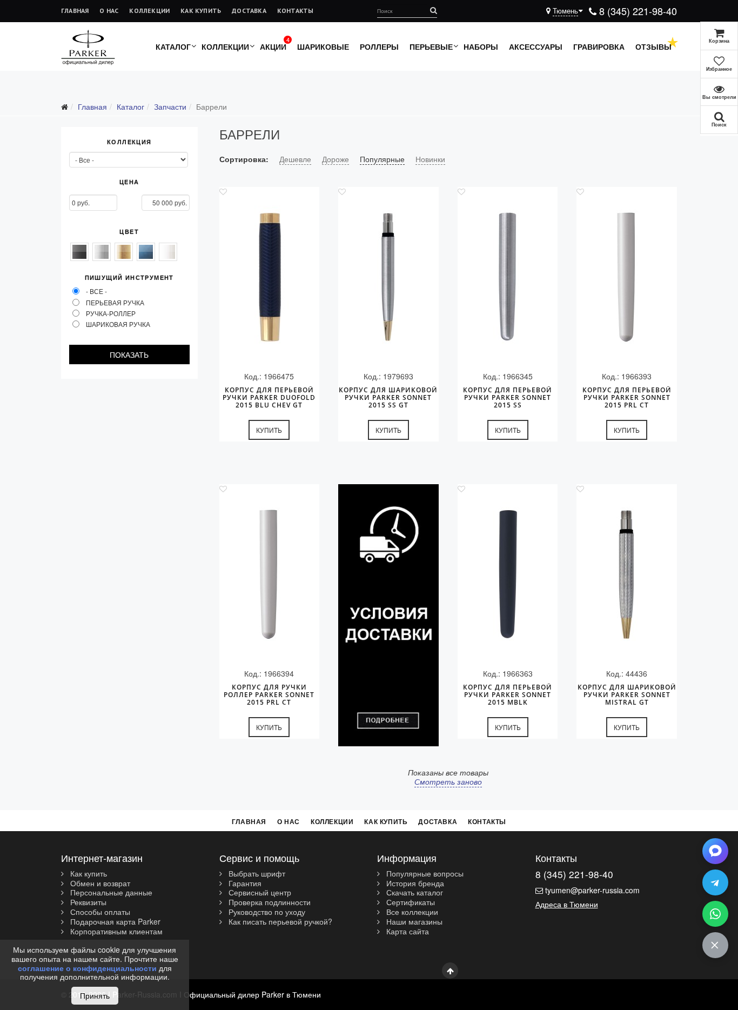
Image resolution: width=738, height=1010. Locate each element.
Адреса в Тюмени (566, 904)
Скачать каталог (413, 893)
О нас (108, 10)
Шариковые (323, 46)
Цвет (129, 232)
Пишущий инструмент (129, 278)
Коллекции (149, 10)
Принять (95, 995)
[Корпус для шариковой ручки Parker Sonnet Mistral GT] (626, 575)
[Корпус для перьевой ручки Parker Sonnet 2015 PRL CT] (626, 278)
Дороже (335, 158)
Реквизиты (87, 902)
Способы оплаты (99, 912)
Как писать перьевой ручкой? (279, 922)
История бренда (414, 883)
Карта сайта (406, 932)
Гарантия (243, 883)
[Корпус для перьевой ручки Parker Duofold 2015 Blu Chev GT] (269, 278)
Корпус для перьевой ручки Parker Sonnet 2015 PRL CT (627, 397)
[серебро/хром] (101, 252)
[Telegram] (715, 882)
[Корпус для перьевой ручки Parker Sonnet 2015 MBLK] (508, 575)
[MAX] (715, 851)
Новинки (430, 158)
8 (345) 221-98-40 (636, 11)
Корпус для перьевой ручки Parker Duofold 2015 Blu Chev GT (269, 397)
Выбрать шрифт (255, 874)
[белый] (168, 252)
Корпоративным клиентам (115, 932)
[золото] (124, 252)
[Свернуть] (715, 945)
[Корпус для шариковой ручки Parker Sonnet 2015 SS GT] (388, 278)
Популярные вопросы (424, 874)
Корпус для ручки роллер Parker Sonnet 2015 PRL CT (269, 695)
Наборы (481, 46)
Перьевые (431, 46)
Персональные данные (110, 893)
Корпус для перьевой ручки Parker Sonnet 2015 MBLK (507, 695)
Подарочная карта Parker (114, 922)
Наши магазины (413, 922)
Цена (129, 182)
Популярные (382, 158)
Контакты (295, 10)
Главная (75, 10)
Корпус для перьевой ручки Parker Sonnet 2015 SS (507, 397)
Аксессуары (535, 46)
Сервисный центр (258, 893)
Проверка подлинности (268, 902)
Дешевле (295, 158)
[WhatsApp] (715, 914)
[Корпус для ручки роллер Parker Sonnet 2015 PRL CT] (269, 575)
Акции (273, 46)
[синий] (146, 252)
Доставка (249, 10)
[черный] (79, 252)
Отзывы (653, 46)
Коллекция (129, 142)
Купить (269, 429)
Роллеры (379, 46)
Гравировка (599, 46)
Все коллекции (411, 912)
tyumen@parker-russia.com (592, 890)
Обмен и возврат (99, 883)
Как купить (200, 10)
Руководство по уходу (265, 912)
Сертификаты (409, 902)
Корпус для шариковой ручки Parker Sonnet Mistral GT (627, 695)
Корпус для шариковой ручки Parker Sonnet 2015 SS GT (388, 397)
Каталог (173, 46)
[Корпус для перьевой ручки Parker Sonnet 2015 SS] (508, 278)
